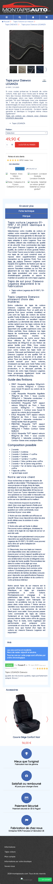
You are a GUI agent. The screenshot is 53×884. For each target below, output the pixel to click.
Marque (26, 216)
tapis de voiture (15, 261)
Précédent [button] (10, 47)
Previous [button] (7, 69)
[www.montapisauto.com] (26, 7)
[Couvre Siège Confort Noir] (26, 714)
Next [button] (46, 69)
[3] (13, 160)
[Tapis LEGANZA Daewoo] (13, 69)
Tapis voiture (10, 852)
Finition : (9, 129)
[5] (18, 160)
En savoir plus (26, 206)
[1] (8, 160)
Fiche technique (26, 211)
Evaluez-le (32, 169)
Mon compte (10, 856)
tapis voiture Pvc (26, 375)
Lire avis (19, 169)
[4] (15, 160)
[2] (10, 160)
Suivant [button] (42, 47)
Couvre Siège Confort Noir (26, 737)
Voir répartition (14, 164)
